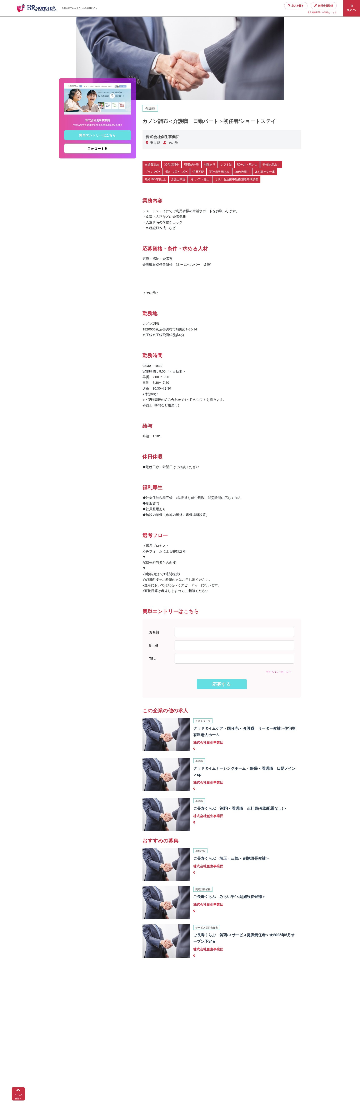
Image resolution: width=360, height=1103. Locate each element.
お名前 (154, 631)
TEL (152, 658)
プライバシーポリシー (278, 671)
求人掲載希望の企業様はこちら (322, 12)
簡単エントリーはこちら (97, 135)
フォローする (98, 148)
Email (153, 645)
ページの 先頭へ (18, 1096)
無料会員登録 (325, 5)
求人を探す (297, 5)
